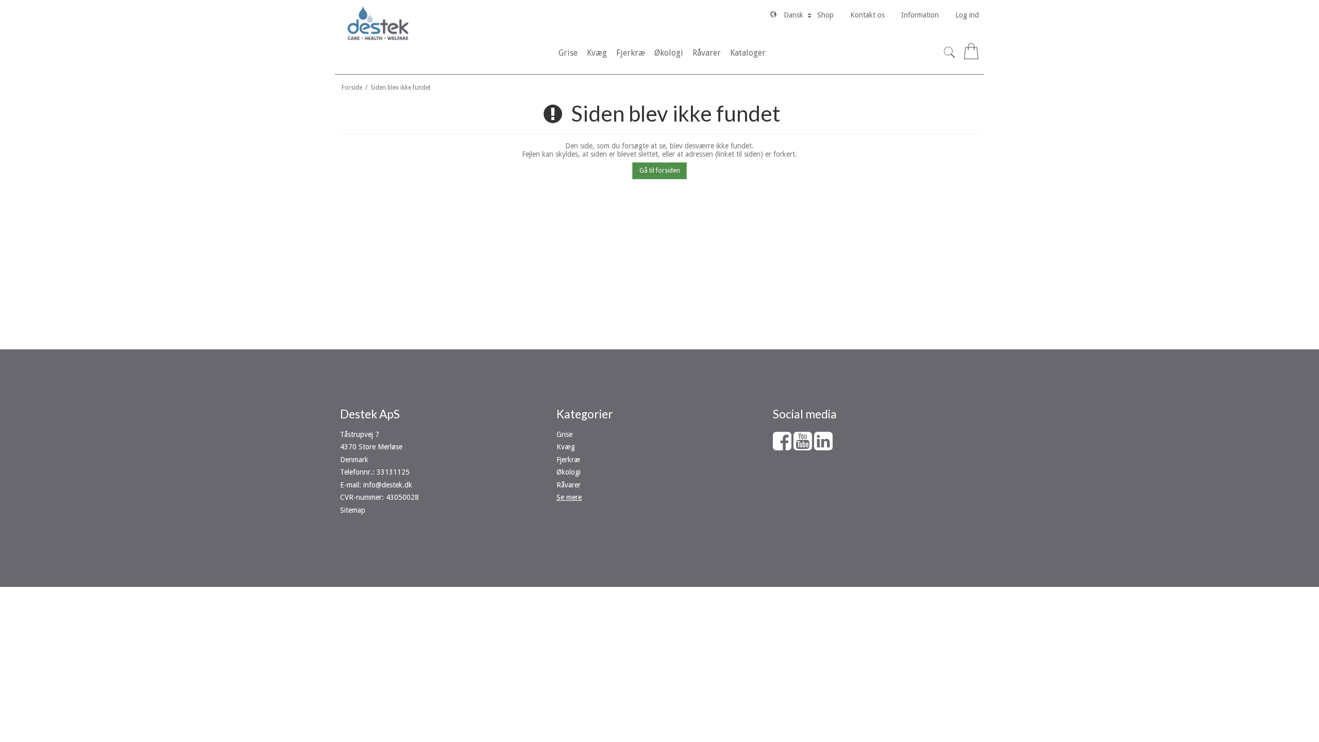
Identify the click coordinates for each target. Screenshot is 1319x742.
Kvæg (565, 447)
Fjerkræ (568, 460)
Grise (564, 434)
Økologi (568, 472)
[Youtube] (802, 446)
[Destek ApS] (378, 23)
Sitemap (352, 510)
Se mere (569, 497)
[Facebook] (782, 446)
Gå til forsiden (659, 170)
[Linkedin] (823, 446)
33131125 (393, 472)
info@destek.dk (387, 485)
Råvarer (568, 485)
